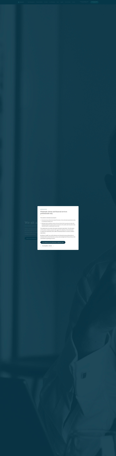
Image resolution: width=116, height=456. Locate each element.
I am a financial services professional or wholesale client (53, 242)
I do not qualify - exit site (47, 245)
